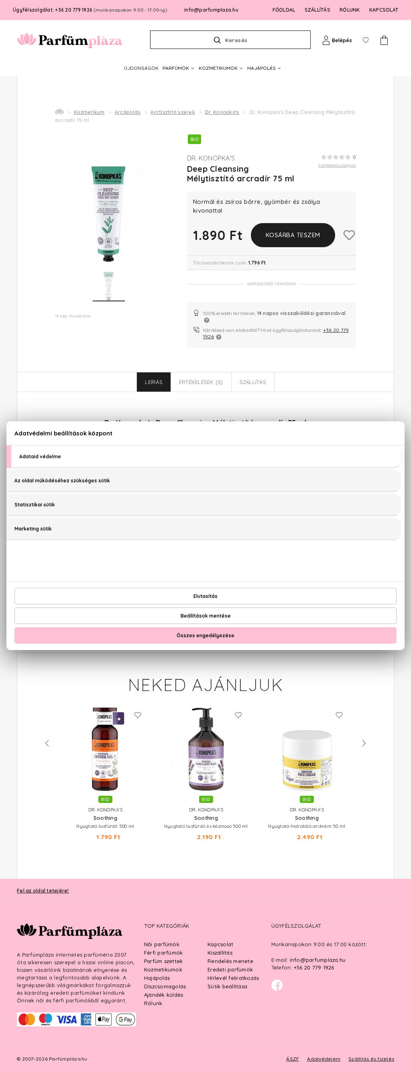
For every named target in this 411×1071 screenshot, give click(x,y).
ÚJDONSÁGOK (141, 68)
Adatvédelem (323, 1059)
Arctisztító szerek (173, 112)
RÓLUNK (350, 10)
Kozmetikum (89, 112)
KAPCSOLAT (383, 10)
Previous (47, 743)
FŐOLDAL (284, 10)
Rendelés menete (230, 961)
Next (364, 743)
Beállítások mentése (206, 616)
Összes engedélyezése (205, 635)
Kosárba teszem (293, 235)
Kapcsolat (220, 944)
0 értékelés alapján (337, 165)
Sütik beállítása (227, 986)
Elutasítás (205, 596)
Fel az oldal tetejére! (43, 891)
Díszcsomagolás (165, 986)
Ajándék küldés (163, 995)
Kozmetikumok (163, 969)
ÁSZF (292, 1059)
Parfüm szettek (163, 961)
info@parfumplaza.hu (211, 10)
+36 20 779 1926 (314, 967)
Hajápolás (157, 978)
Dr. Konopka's (222, 112)
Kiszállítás (220, 952)
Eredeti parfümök (230, 969)
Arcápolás (127, 112)
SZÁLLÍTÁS (317, 10)
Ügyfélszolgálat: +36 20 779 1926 (90, 10)
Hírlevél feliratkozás (233, 978)
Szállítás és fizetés (371, 1059)
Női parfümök (161, 944)
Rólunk (153, 1003)
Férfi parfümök (163, 952)
